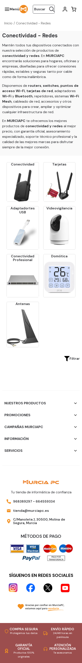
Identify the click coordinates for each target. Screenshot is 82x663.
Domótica (59, 256)
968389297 (22, 501)
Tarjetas (59, 164)
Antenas (23, 304)
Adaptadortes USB (22, 210)
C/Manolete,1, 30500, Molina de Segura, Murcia (39, 521)
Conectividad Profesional (22, 258)
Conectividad (22, 164)
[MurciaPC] (23, 9)
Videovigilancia (59, 208)
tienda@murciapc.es (31, 510)
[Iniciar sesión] (64, 9)
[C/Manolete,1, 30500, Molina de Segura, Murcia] (9, 521)
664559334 (45, 501)
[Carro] (73, 9)
